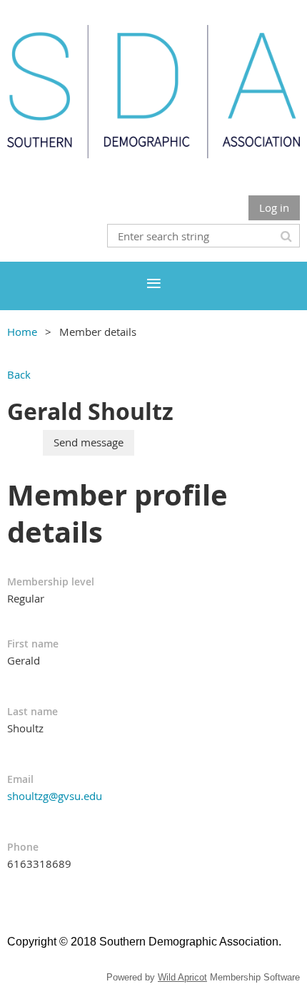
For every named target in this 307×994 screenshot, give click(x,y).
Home (22, 331)
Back (19, 374)
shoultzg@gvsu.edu (54, 796)
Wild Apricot (182, 977)
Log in (274, 207)
